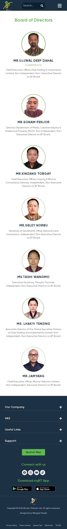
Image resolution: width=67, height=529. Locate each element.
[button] (33, 408)
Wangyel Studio (39, 513)
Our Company (14, 407)
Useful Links (13, 429)
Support (10, 440)
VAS (7, 418)
